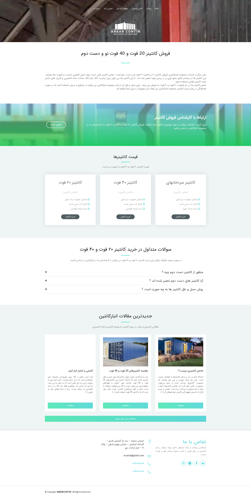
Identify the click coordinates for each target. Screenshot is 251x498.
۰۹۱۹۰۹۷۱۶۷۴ (138, 463)
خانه (157, 8)
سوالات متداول (122, 8)
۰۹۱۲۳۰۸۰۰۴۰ (138, 471)
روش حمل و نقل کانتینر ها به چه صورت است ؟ (172, 289)
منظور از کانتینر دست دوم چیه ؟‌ (182, 272)
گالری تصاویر (137, 8)
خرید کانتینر (70, 216)
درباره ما (97, 8)
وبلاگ (148, 8)
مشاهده (70, 405)
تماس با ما (108, 8)
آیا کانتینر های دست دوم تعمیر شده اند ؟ (176, 280)
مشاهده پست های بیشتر (125, 418)
